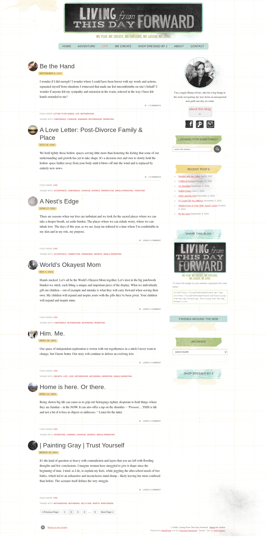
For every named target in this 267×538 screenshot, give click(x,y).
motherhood (87, 114)
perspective (107, 191)
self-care (86, 503)
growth (98, 254)
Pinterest (200, 124)
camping (70, 435)
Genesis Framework (188, 530)
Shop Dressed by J (152, 46)
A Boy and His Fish (187, 196)
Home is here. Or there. (73, 386)
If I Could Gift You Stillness (190, 201)
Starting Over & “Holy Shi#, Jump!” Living (197, 205)
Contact (197, 46)
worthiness (107, 503)
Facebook (189, 124)
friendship (87, 254)
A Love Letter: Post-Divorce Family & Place (91, 133)
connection (74, 254)
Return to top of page (57, 527)
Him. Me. (52, 333)
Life (105, 46)
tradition (139, 191)
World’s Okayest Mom (70, 264)
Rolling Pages (184, 191)
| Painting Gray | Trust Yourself (82, 445)
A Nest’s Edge (59, 201)
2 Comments (155, 106)
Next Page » (107, 512)
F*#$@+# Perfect (186, 181)
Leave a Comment (152, 240)
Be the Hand (57, 66)
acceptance (60, 191)
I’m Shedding (184, 186)
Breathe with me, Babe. (189, 176)
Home (67, 46)
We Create (123, 46)
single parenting (124, 191)
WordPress (166, 530)
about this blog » (200, 111)
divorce (96, 191)
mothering (87, 323)
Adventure (86, 46)
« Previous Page (50, 512)
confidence (60, 119)
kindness (82, 119)
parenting (108, 119)
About (179, 46)
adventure (59, 435)
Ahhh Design (219, 530)
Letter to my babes (63, 114)
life (65, 376)
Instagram (210, 124)
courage (72, 119)
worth (96, 503)
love (71, 376)
